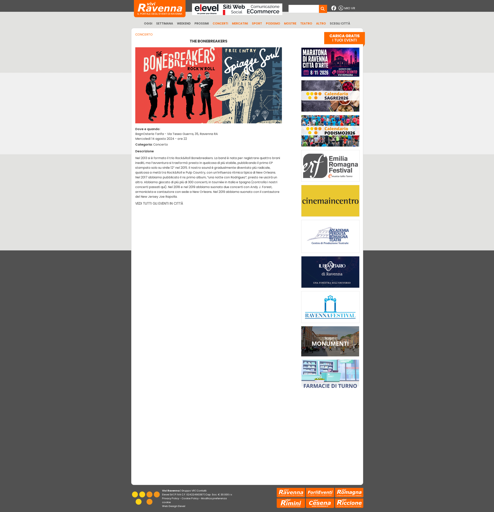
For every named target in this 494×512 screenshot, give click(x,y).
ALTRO (321, 23)
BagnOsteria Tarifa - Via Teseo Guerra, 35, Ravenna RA (176, 134)
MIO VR (349, 8)
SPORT (257, 23)
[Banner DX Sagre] (330, 112)
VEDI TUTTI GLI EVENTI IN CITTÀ (159, 203)
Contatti (201, 491)
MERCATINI (240, 23)
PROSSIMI (202, 23)
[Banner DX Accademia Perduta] (330, 254)
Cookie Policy (190, 498)
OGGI (148, 23)
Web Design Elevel (173, 506)
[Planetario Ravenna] (330, 289)
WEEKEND (184, 23)
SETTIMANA (164, 23)
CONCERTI (220, 23)
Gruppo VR (188, 491)
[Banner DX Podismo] (330, 147)
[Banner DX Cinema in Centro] (330, 217)
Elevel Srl (167, 494)
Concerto (144, 34)
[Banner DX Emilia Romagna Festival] (330, 182)
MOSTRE (290, 23)
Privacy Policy (170, 498)
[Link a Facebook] (334, 8)
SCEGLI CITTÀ (340, 23)
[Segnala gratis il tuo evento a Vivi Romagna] (344, 40)
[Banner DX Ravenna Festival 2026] (330, 324)
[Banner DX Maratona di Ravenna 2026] (330, 77)
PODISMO (273, 23)
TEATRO (306, 23)
